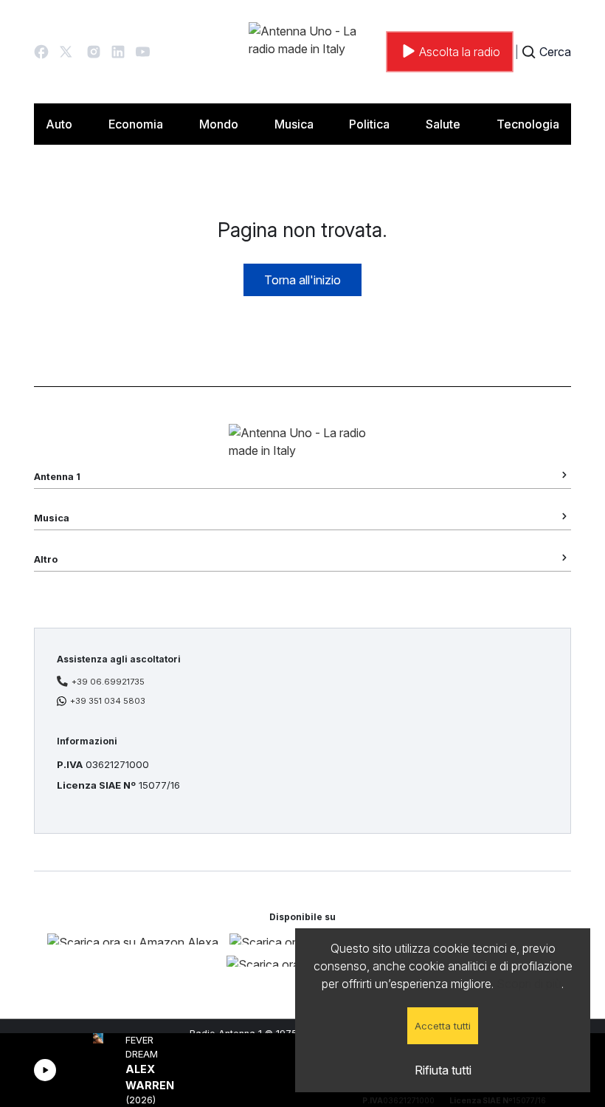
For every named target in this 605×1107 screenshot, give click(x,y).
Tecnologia (528, 124)
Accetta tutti (443, 1026)
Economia (135, 124)
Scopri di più (529, 983)
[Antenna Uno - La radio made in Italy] (315, 51)
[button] (41, 51)
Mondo (218, 124)
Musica (294, 124)
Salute (443, 124)
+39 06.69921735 (108, 681)
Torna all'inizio (302, 280)
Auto (59, 124)
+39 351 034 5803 (107, 701)
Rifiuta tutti (443, 1070)
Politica (369, 124)
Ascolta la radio (459, 51)
